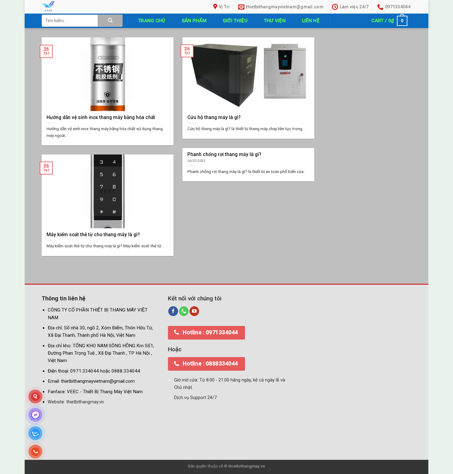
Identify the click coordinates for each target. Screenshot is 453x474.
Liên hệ (311, 20)
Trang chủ (151, 20)
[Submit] (110, 20)
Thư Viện (275, 20)
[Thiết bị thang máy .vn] (84, 7)
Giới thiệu (235, 20)
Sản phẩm (194, 20)
